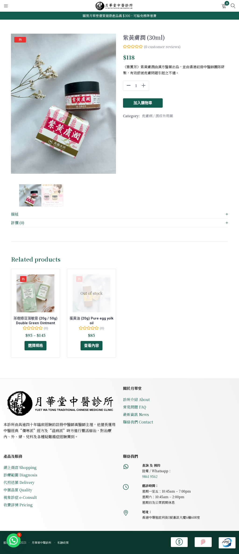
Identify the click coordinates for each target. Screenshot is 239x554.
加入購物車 (143, 103)
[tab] (119, 214)
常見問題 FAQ (134, 407)
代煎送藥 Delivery (19, 482)
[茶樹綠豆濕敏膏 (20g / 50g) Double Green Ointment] (35, 293)
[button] (223, 6)
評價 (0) (17, 222)
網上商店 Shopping (20, 467)
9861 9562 (150, 476)
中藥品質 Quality (18, 490)
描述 (14, 214)
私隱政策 (63, 542)
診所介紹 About (136, 399)
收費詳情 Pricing (18, 505)
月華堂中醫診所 (42, 542)
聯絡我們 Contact (138, 422)
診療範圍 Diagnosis (20, 475)
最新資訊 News (136, 414)
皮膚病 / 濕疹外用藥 (157, 115)
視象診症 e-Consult (20, 497)
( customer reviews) (162, 46)
